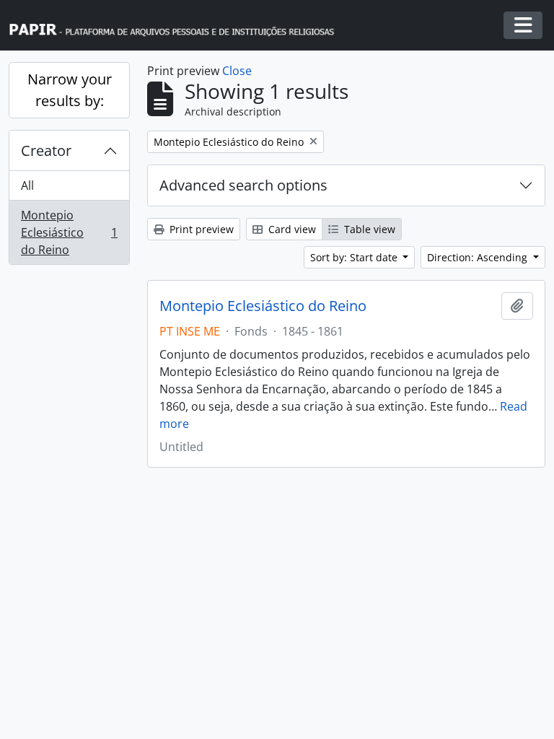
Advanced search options (243, 185)
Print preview (200, 229)
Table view (368, 229)
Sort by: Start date (355, 257)
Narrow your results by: (69, 89)
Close (237, 71)
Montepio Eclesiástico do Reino (69, 232)
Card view (290, 229)
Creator (46, 150)
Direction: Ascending (478, 257)
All (27, 185)
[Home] (178, 25)
